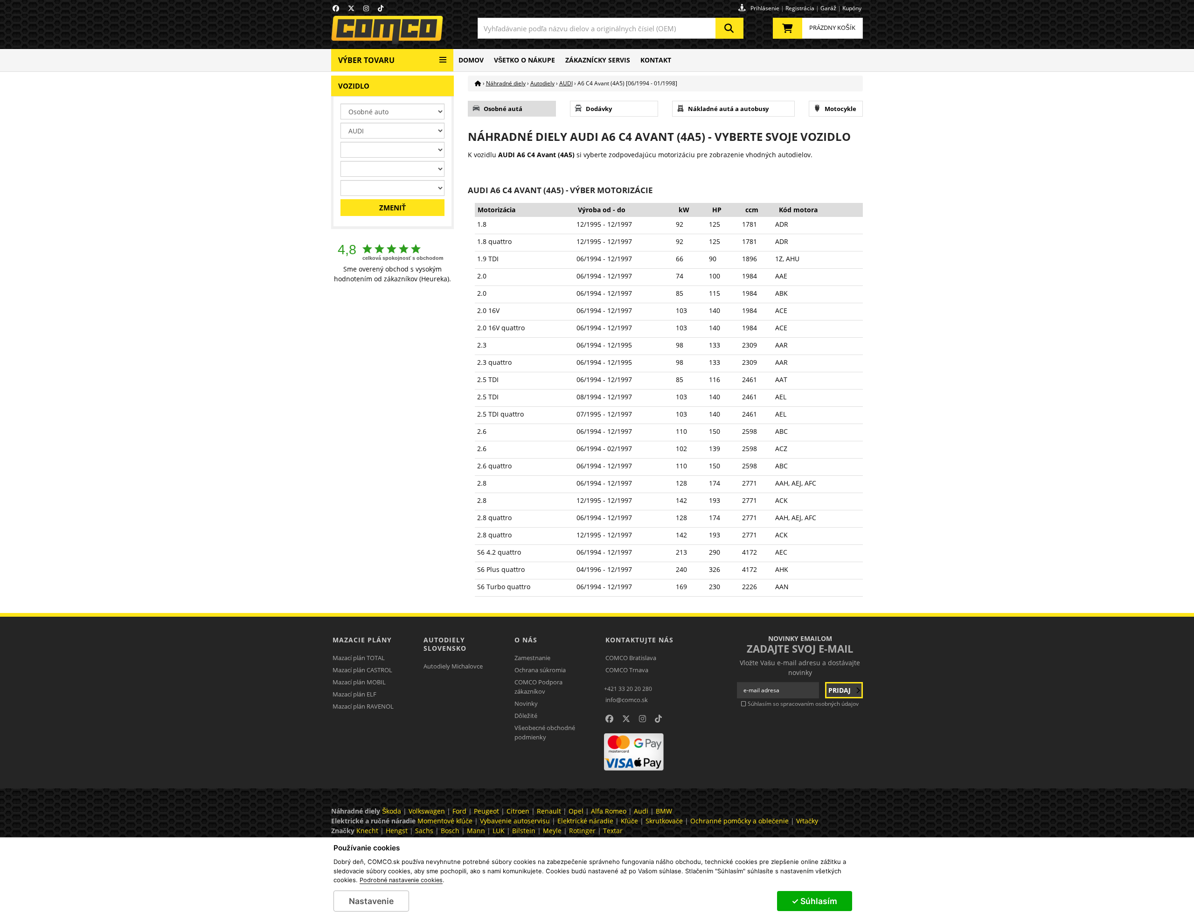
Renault (549, 811)
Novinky (526, 703)
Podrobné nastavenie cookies (401, 880)
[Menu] (442, 56)
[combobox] (610, 28)
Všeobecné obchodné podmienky (544, 732)
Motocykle (840, 108)
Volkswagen (427, 811)
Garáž (828, 8)
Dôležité (525, 715)
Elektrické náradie (585, 820)
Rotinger (582, 830)
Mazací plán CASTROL (362, 670)
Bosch (450, 830)
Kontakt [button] (655, 60)
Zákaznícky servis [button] (597, 60)
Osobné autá (503, 108)
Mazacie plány (362, 639)
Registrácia (799, 8)
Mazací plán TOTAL (359, 658)
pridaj (840, 690)
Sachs (424, 830)
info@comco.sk (626, 700)
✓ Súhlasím (814, 901)
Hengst (397, 830)
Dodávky (599, 108)
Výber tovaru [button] (366, 60)
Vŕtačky (807, 820)
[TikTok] (380, 8)
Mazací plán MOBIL (359, 682)
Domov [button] (471, 60)
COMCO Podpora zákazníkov (538, 687)
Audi (641, 811)
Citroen (518, 811)
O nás (525, 639)
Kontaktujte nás (639, 639)
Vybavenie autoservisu (515, 820)
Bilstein (523, 830)
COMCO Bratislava (630, 658)
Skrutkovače (664, 820)
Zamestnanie (532, 658)
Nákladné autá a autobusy (728, 108)
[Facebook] (335, 8)
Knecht (367, 830)
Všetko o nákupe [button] (524, 60)
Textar (613, 830)
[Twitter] (351, 8)
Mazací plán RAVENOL (363, 706)
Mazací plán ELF (354, 694)
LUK (499, 830)
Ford (459, 811)
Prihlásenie (764, 8)
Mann (476, 830)
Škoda (391, 811)
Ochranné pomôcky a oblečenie (739, 820)
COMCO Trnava (626, 670)
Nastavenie (371, 901)
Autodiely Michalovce (453, 666)
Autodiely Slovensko (444, 644)
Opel (576, 811)
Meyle (552, 830)
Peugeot (486, 811)
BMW (664, 811)
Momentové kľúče (444, 820)
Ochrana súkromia (540, 670)
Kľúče (629, 820)
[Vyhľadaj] (729, 28)
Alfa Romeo (608, 811)
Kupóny (851, 8)
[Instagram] (366, 8)
